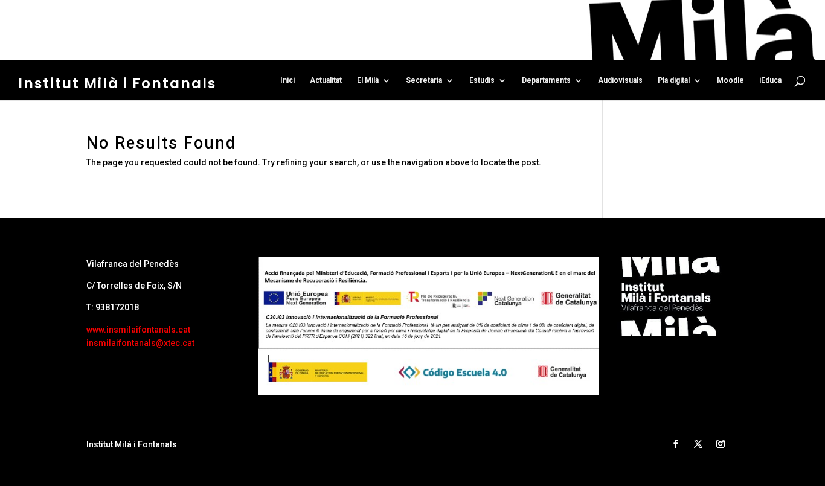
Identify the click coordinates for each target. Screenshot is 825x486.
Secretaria (424, 80)
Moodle (730, 80)
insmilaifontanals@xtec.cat (140, 343)
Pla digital (674, 80)
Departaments (546, 80)
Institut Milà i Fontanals (117, 83)
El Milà (368, 80)
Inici (287, 80)
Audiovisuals (620, 80)
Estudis (482, 80)
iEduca (770, 80)
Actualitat (326, 80)
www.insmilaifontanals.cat (138, 329)
